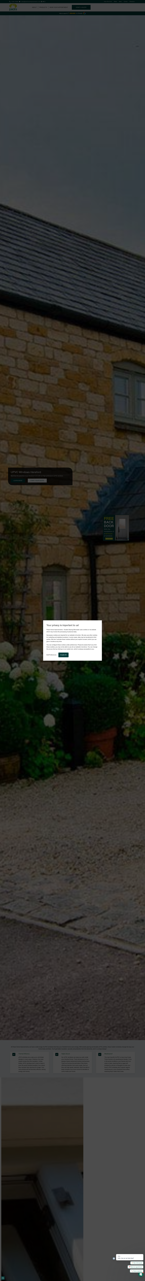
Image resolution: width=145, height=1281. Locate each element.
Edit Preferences (51, 655)
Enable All (63, 655)
